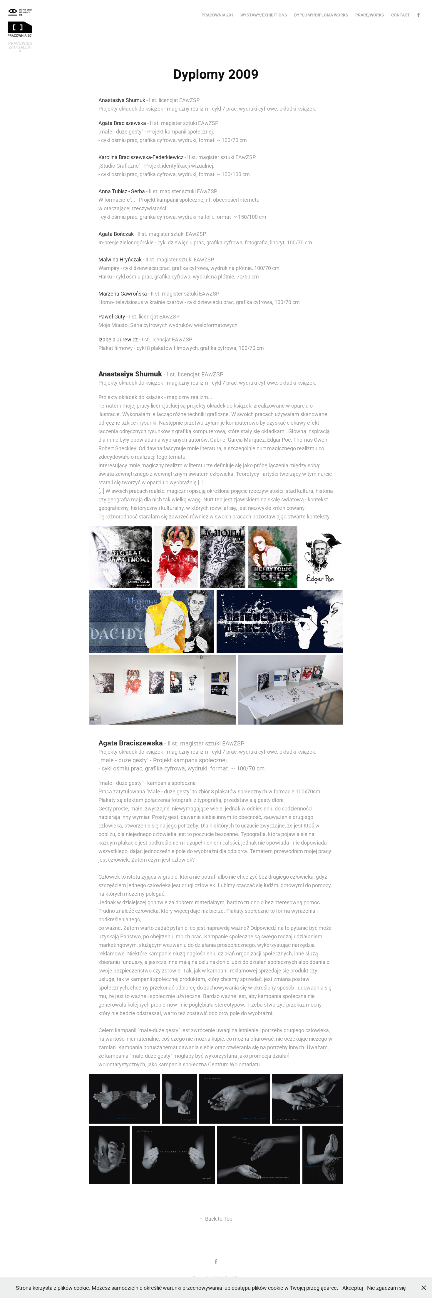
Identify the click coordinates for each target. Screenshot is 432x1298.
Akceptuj (352, 1287)
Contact (400, 15)
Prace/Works (369, 15)
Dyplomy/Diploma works (321, 15)
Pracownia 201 (217, 15)
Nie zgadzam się (386, 1287)
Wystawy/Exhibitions (263, 15)
